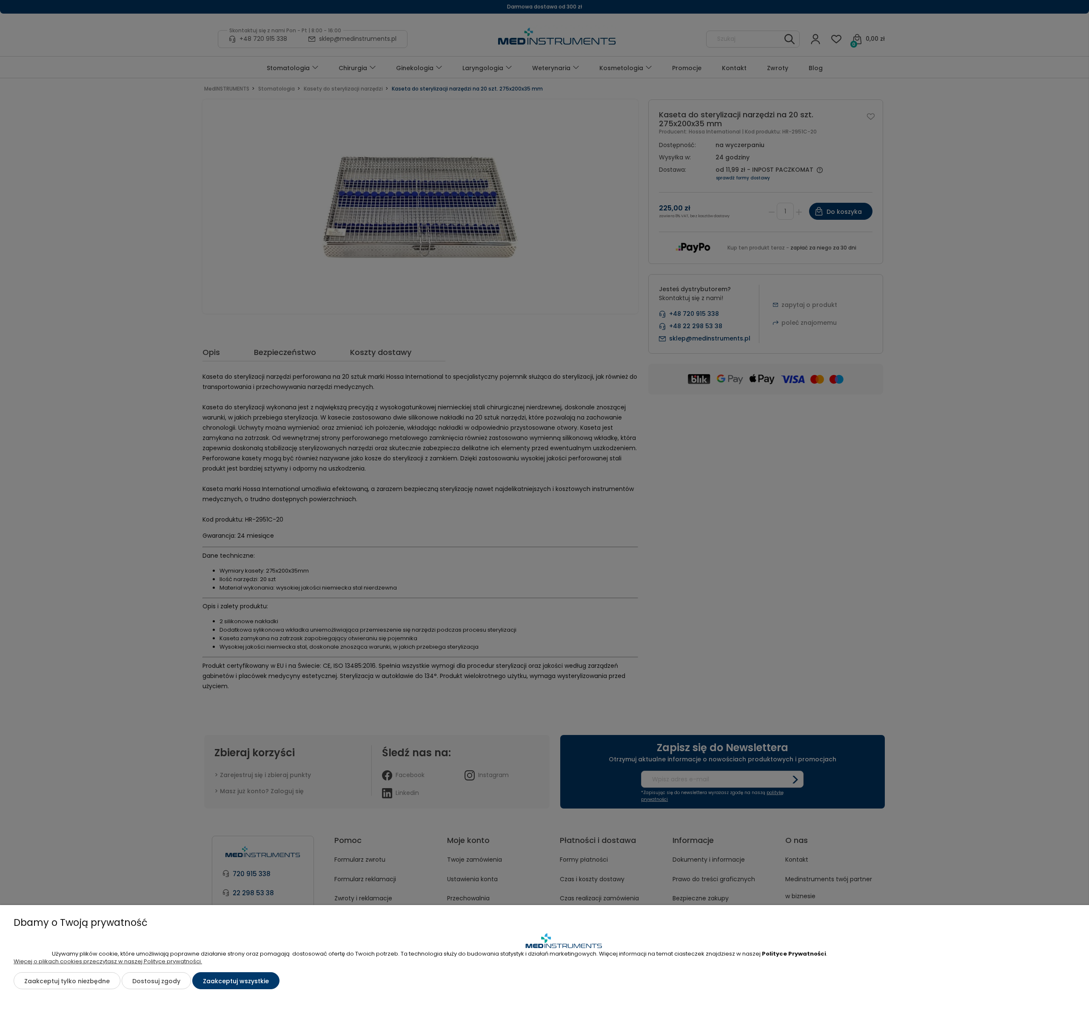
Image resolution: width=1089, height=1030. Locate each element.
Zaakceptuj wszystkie (236, 981)
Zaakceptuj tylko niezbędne (67, 981)
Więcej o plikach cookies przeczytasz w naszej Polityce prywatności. (108, 961)
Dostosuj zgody (156, 981)
